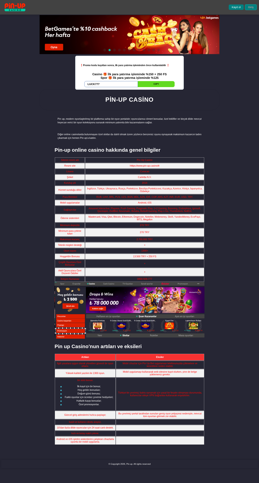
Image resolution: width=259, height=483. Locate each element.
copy (156, 84)
